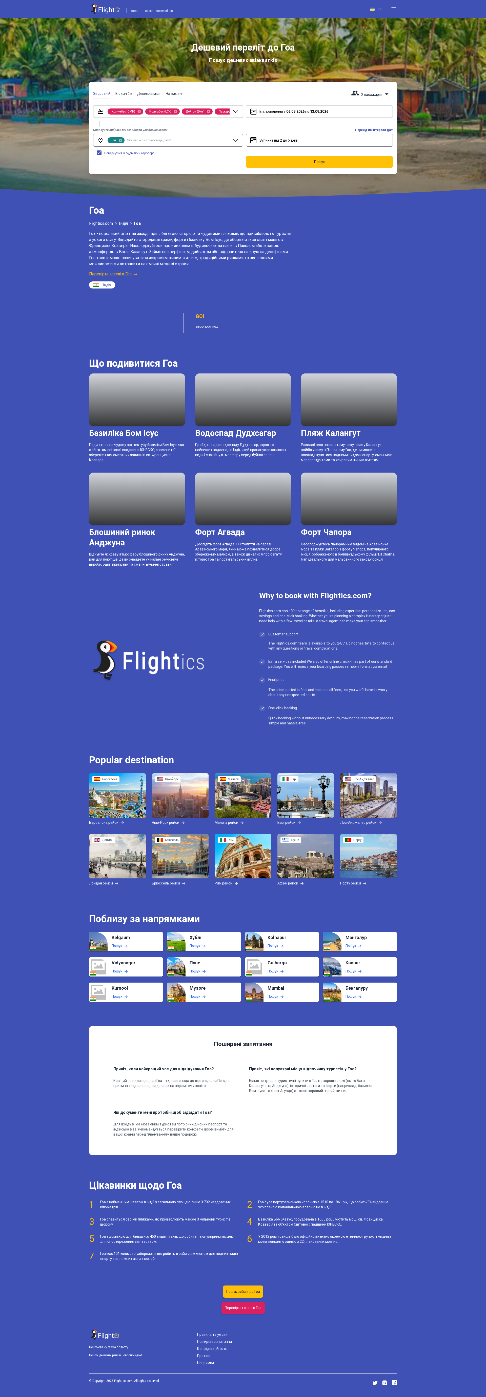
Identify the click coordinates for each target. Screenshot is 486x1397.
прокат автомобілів (159, 11)
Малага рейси (226, 823)
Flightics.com (101, 223)
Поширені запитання (214, 1342)
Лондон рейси (101, 883)
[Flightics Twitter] (375, 1382)
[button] (394, 9)
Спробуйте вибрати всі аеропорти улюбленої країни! (130, 130)
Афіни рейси (287, 883)
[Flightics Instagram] (385, 1383)
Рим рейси (223, 883)
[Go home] (105, 1335)
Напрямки (205, 1363)
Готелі (134, 11)
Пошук (117, 946)
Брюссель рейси (166, 883)
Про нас (203, 1356)
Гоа (137, 223)
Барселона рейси (103, 823)
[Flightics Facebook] (394, 1382)
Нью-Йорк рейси (165, 823)
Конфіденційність (212, 1349)
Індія (123, 223)
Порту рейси (350, 883)
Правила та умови (212, 1335)
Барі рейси (286, 823)
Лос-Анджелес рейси (358, 823)
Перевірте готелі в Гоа (110, 274)
